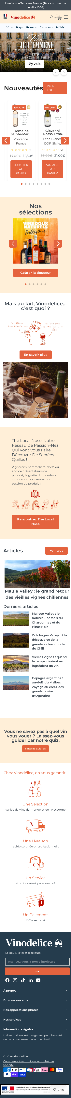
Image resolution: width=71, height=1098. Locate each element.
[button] (5, 17)
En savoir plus (35, 355)
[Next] (64, 72)
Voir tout (56, 550)
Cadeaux (46, 27)
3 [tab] (30, 184)
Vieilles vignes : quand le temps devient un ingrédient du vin (49, 661)
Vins (10, 27)
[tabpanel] (21, 140)
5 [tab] (37, 184)
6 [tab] (41, 184)
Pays (19, 27)
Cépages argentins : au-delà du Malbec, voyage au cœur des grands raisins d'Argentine (48, 687)
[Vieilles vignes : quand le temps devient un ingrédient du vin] (16, 663)
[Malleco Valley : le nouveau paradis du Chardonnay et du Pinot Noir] (16, 618)
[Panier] (58, 17)
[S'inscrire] (37, 971)
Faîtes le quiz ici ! (35, 748)
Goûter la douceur (35, 273)
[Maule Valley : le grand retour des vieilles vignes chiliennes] (37, 574)
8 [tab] (49, 184)
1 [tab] (22, 184)
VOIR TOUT (51, 88)
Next (65, 140)
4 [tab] (34, 184)
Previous (6, 140)
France (31, 27)
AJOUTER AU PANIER (21, 169)
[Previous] (56, 72)
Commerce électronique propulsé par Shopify (28, 1063)
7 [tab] (45, 184)
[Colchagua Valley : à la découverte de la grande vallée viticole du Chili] (16, 640)
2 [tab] (26, 184)
